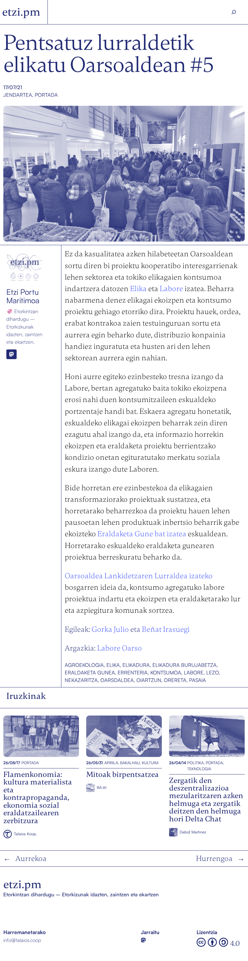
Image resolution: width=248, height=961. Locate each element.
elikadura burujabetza (184, 665)
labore (194, 672)
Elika (138, 288)
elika (113, 665)
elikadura (136, 665)
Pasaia (197, 680)
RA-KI (101, 787)
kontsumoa (165, 672)
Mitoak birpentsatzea (110, 736)
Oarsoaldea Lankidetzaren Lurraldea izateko (139, 575)
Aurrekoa (31, 858)
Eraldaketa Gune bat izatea (141, 533)
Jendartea (17, 95)
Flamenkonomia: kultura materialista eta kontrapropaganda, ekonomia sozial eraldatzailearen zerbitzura (40, 736)
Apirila (111, 762)
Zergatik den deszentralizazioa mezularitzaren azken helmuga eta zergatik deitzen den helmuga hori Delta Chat (206, 736)
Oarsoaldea (117, 680)
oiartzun (148, 680)
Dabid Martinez (193, 832)
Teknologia (199, 768)
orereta (175, 680)
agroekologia (84, 665)
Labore (171, 288)
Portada (46, 95)
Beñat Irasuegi (166, 629)
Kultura (150, 762)
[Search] (234, 12)
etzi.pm (21, 12)
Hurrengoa (214, 858)
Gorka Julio (110, 629)
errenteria (133, 672)
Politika (195, 762)
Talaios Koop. (25, 833)
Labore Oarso (119, 648)
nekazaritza (81, 680)
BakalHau (130, 762)
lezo (212, 672)
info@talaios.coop (22, 940)
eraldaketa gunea (90, 672)
